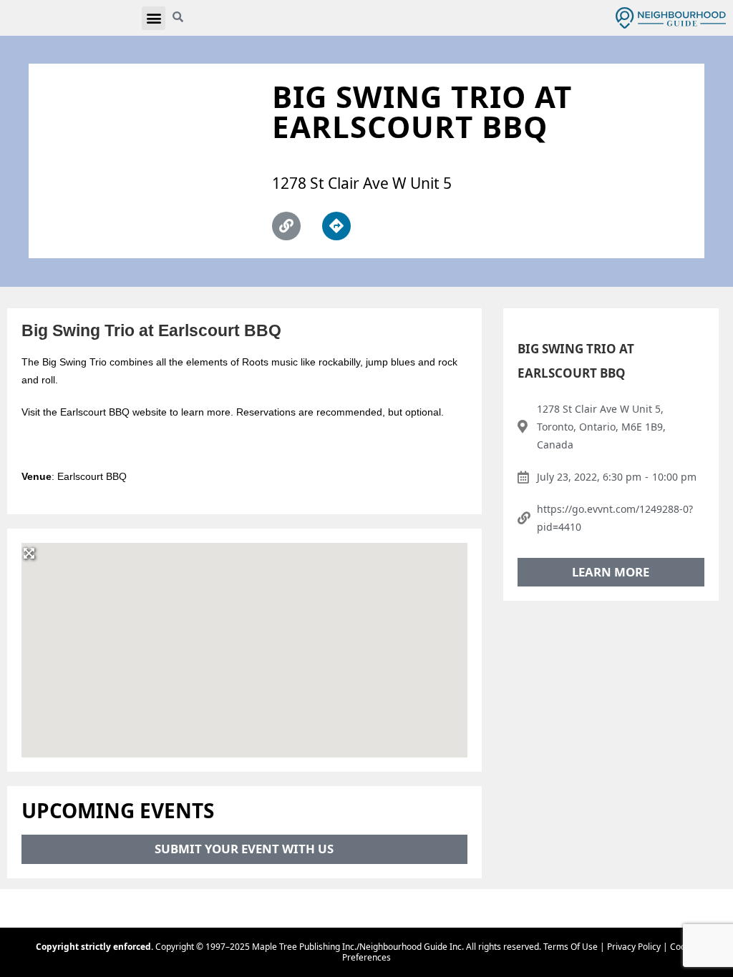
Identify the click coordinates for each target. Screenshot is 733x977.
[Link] (286, 226)
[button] (153, 18)
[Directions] (336, 226)
